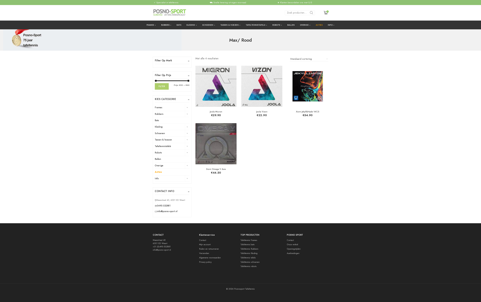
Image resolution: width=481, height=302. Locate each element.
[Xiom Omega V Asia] (215, 144)
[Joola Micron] (215, 86)
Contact (202, 240)
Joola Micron (216, 111)
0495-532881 (164, 205)
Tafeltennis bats (248, 244)
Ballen (291, 25)
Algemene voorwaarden (210, 257)
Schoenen (160, 133)
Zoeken (312, 13)
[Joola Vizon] (261, 86)
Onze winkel (292, 244)
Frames (158, 107)
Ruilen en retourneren (209, 248)
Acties (319, 25)
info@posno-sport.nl (167, 211)
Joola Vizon (261, 111)
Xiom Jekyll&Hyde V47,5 (307, 111)
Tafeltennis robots (249, 266)
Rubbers (159, 114)
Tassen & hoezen (163, 139)
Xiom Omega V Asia (216, 169)
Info (157, 178)
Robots (158, 152)
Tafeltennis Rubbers (249, 248)
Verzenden (204, 253)
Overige (159, 165)
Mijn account (205, 244)
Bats (179, 25)
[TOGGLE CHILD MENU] (187, 107)
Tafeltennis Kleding (249, 253)
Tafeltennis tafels (248, 257)
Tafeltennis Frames (249, 240)
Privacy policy (205, 262)
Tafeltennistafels (163, 146)
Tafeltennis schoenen (250, 262)
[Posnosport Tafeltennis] (169, 12)
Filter (162, 86)
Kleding (159, 126)
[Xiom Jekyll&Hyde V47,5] (307, 86)
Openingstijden (293, 248)
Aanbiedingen (293, 253)
